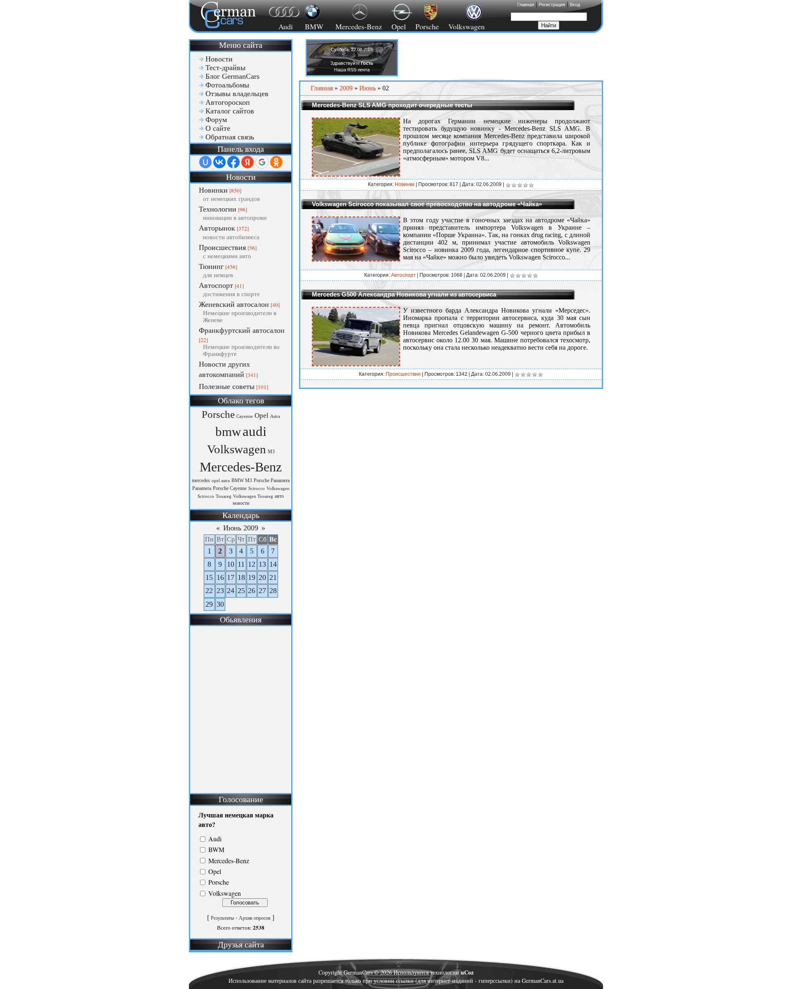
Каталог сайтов (229, 111)
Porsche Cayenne (230, 488)
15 (209, 577)
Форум (216, 119)
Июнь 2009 (240, 528)
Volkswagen (466, 26)
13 (262, 564)
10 (230, 564)
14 (273, 564)
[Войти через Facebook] (233, 162)
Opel (398, 26)
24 (230, 590)
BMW (312, 26)
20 (262, 577)
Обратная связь (229, 137)
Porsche (427, 26)
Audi (281, 26)
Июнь (367, 88)
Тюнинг (211, 266)
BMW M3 (241, 480)
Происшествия (222, 247)
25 (241, 590)
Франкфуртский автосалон (242, 330)
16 (220, 577)
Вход (575, 4)
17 (230, 577)
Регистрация (552, 4)
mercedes (201, 480)
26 (251, 590)
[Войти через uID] (205, 162)
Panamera (201, 488)
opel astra (221, 480)
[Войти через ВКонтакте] (219, 162)
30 (220, 604)
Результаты (222, 918)
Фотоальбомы (227, 85)
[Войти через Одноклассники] (276, 162)
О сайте (217, 128)
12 (251, 564)
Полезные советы (227, 386)
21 (273, 577)
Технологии (217, 209)
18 (241, 577)
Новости (219, 59)
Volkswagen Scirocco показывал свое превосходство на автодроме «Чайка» (427, 203)
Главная (525, 4)
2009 (346, 88)
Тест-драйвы (225, 68)
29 (209, 604)
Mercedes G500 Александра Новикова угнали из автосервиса (404, 294)
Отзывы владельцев (237, 93)
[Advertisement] (239, 708)
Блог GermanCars (232, 76)
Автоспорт (216, 285)
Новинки (213, 190)
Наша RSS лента (352, 69)
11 (241, 564)
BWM (216, 849)
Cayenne (244, 416)
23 (220, 590)
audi (254, 431)
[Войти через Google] (262, 162)
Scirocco (256, 488)
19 (251, 577)
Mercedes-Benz (357, 26)
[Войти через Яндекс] (247, 162)
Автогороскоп (227, 102)
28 (273, 590)
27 (262, 590)
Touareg (223, 496)
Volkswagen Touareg (253, 496)
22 (209, 590)
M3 (271, 451)
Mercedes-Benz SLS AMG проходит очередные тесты (392, 104)
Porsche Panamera (272, 480)
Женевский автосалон (234, 304)
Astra (275, 416)
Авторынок (217, 228)
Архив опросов (255, 918)
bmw (228, 432)
